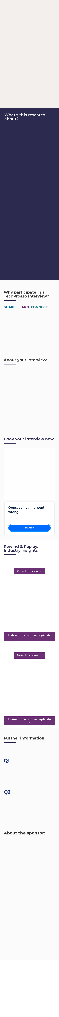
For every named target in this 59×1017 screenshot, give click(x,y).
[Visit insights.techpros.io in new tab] (29, 564)
